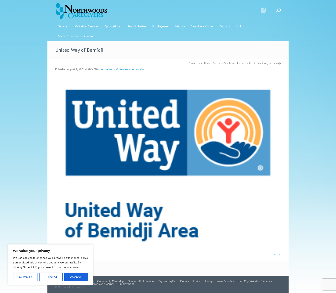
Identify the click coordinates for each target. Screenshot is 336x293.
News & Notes (225, 281)
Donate (184, 281)
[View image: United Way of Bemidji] (168, 163)
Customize (25, 276)
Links (196, 281)
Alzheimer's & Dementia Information (233, 63)
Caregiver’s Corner (102, 284)
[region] (50, 264)
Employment (126, 284)
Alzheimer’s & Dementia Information (123, 69)
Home (207, 63)
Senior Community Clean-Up (106, 281)
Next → (276, 254)
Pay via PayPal (167, 281)
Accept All (76, 276)
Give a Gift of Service (141, 281)
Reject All (51, 276)
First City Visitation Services (255, 281)
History (208, 281)
